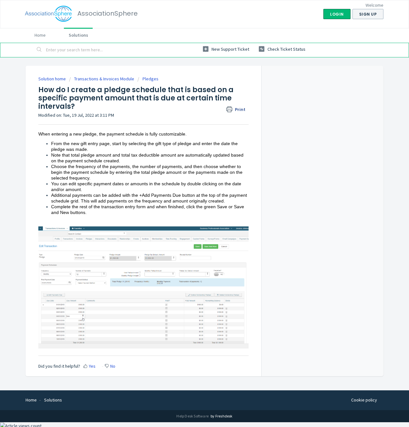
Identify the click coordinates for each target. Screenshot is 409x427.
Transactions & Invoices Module (104, 79)
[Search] (39, 50)
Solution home (52, 79)
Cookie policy (364, 400)
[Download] (193, 131)
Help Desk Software (192, 416)
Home (40, 35)
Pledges (150, 79)
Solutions (78, 35)
